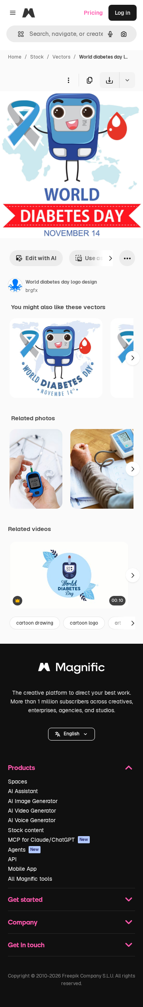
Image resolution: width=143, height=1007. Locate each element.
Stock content (26, 830)
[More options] (68, 80)
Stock (37, 57)
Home (14, 57)
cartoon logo (84, 623)
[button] (71, 734)
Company (22, 922)
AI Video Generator (32, 810)
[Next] (110, 258)
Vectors (61, 57)
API (12, 859)
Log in (122, 12)
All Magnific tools (30, 878)
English (71, 734)
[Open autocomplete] (18, 34)
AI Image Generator (33, 801)
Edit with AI (40, 258)
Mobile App (22, 868)
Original (51, 106)
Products (21, 767)
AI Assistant (23, 791)
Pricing (93, 12)
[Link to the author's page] (15, 286)
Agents (23, 849)
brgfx (31, 290)
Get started (25, 899)
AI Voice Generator (32, 820)
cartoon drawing (34, 623)
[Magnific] (71, 669)
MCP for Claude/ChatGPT (48, 839)
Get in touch (26, 944)
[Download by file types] (127, 80)
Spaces (17, 781)
